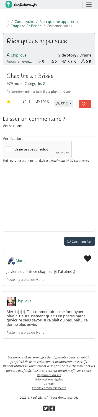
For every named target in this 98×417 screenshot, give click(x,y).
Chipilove (18, 55)
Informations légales (49, 379)
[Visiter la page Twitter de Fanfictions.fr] (46, 409)
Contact (49, 384)
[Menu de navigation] (89, 4)
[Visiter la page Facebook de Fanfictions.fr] (52, 409)
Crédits (49, 388)
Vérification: (13, 138)
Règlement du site (49, 375)
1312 (66, 103)
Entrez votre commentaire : (46, 160)
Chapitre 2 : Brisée (26, 25)
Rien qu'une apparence (59, 21)
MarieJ (21, 260)
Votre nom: (12, 126)
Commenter (81, 241)
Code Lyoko (24, 21)
